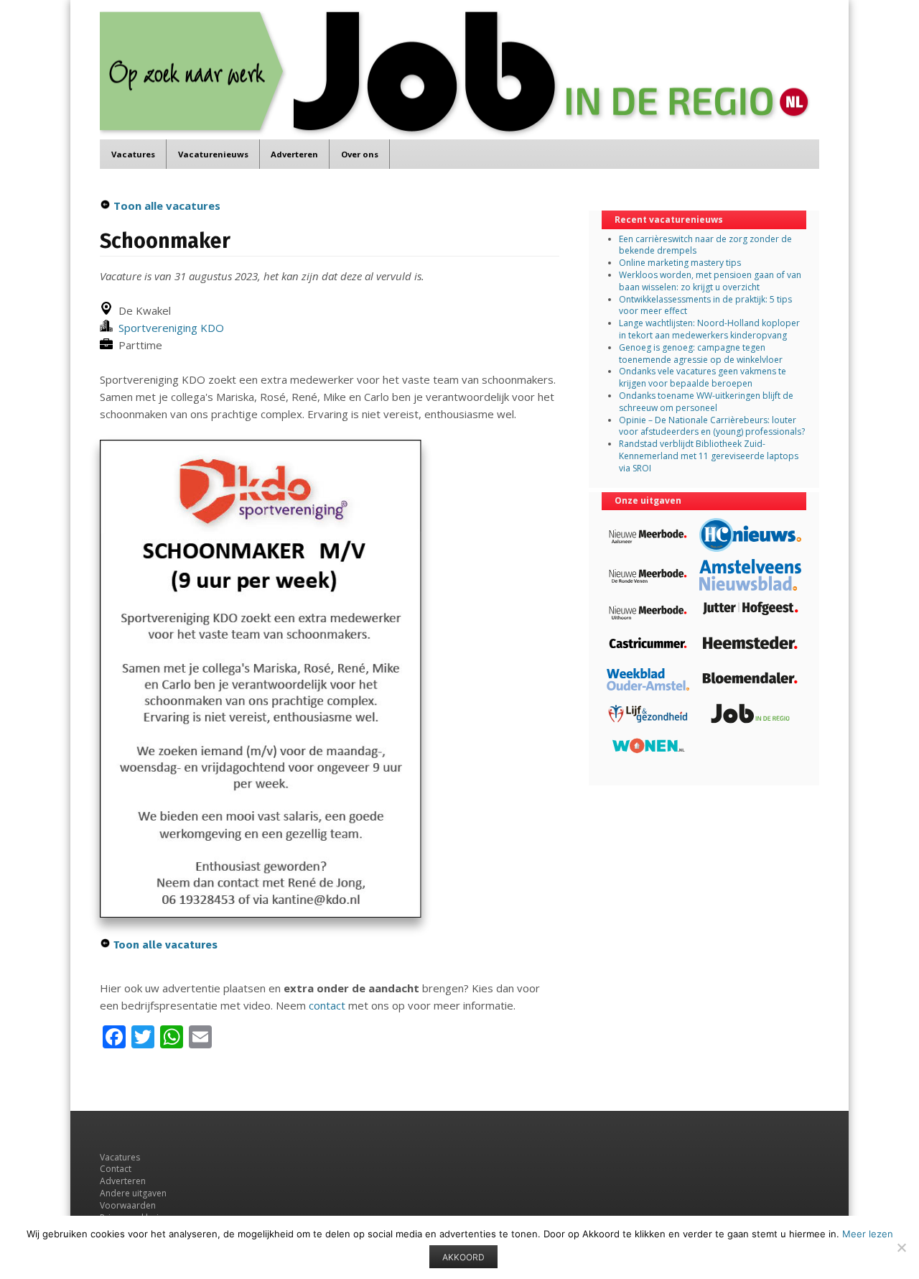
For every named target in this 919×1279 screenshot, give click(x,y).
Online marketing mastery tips (680, 263)
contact (327, 1005)
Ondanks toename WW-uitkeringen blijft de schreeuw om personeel (706, 401)
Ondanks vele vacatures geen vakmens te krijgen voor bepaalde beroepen (702, 377)
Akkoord (463, 1257)
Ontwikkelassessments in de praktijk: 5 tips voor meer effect (705, 305)
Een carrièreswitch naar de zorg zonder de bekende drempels (705, 245)
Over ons (359, 154)
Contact (115, 1169)
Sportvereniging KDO (168, 327)
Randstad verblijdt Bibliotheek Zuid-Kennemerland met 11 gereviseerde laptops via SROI (708, 456)
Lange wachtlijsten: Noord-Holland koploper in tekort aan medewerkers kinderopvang (709, 329)
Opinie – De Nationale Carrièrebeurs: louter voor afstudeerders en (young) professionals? (712, 426)
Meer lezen (867, 1233)
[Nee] (901, 1247)
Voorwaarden (128, 1205)
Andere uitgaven (133, 1193)
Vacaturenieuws (213, 154)
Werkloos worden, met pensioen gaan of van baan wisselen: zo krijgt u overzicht (710, 281)
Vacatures (133, 154)
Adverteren (294, 154)
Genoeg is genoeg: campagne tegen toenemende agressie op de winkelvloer (701, 353)
